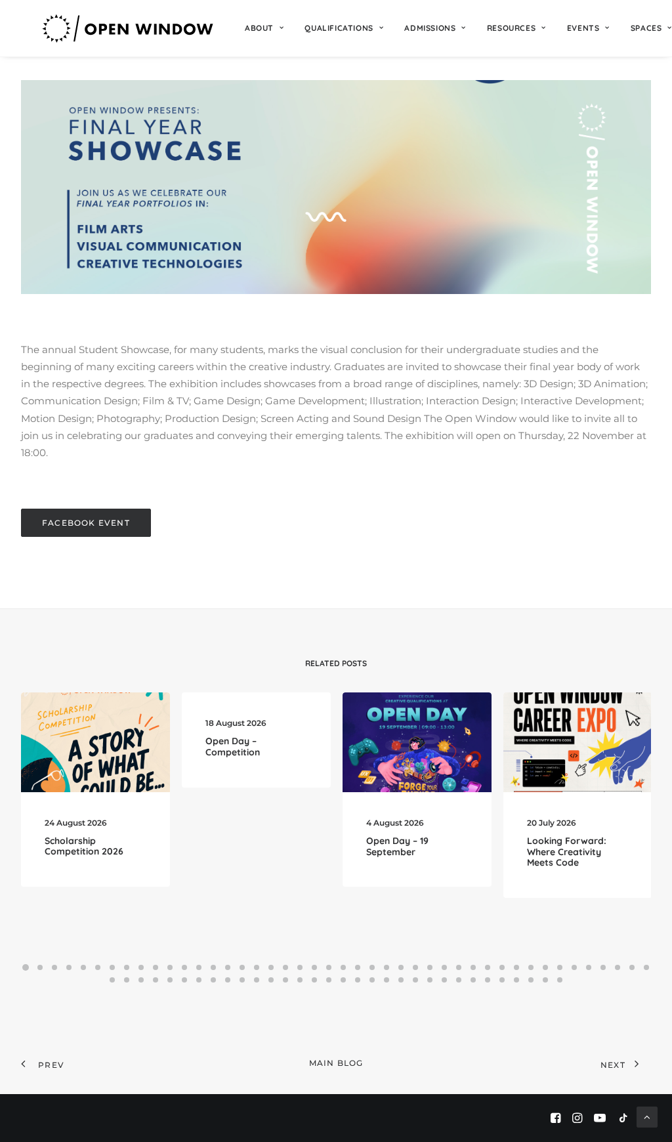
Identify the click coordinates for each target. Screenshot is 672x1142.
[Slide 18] (271, 967)
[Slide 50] (184, 980)
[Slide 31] (459, 967)
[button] (95, 742)
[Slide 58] (300, 980)
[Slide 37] (545, 967)
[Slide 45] (112, 980)
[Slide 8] (126, 967)
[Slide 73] (516, 980)
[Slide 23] (343, 967)
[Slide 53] (227, 980)
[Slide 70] (473, 980)
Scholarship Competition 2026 (84, 846)
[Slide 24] (357, 967)
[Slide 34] (502, 967)
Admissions (429, 28)
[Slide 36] (531, 967)
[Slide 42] (617, 967)
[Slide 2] (40, 967)
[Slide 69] (459, 980)
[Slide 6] (98, 967)
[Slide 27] (401, 967)
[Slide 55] (256, 980)
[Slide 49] (170, 980)
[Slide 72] (502, 980)
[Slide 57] (285, 980)
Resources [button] (511, 28)
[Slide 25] (372, 967)
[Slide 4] (69, 967)
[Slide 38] (560, 967)
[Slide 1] (25, 967)
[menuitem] (264, 28)
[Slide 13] (199, 967)
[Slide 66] (415, 980)
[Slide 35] (516, 967)
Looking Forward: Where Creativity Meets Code (566, 852)
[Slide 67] (430, 980)
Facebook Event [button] (86, 523)
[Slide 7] (112, 967)
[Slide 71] (487, 980)
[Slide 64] (386, 980)
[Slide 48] (155, 980)
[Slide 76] (560, 980)
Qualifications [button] (338, 28)
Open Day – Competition (232, 746)
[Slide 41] (603, 967)
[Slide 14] (213, 967)
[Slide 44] (646, 967)
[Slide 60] (329, 980)
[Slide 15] (227, 967)
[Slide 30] (444, 967)
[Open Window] (128, 28)
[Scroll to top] (647, 1116)
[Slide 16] (242, 967)
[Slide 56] (271, 980)
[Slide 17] (256, 967)
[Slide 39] (574, 967)
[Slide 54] (242, 980)
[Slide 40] (588, 967)
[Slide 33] (487, 967)
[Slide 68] (444, 980)
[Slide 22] (329, 967)
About (259, 28)
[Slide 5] (83, 967)
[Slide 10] (155, 967)
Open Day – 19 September (397, 846)
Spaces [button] (646, 28)
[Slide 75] (545, 980)
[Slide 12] (184, 967)
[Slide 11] (170, 967)
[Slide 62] (357, 980)
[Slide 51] (199, 980)
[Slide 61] (343, 980)
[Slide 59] (314, 980)
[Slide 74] (531, 980)
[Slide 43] (632, 967)
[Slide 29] (430, 967)
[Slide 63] (372, 980)
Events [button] (583, 28)
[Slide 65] (401, 980)
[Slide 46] (126, 980)
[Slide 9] (141, 967)
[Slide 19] (285, 967)
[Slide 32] (473, 967)
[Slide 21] (314, 967)
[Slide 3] (54, 967)
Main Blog (336, 1063)
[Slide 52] (213, 980)
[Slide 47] (141, 980)
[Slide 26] (386, 967)
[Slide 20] (300, 967)
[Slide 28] (415, 967)
